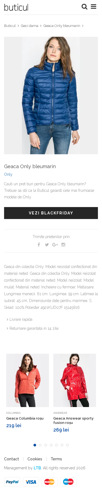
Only (8, 174)
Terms (56, 459)
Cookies (34, 459)
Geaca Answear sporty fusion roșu (73, 420)
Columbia (13, 412)
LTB (37, 468)
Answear (60, 412)
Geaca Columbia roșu (25, 418)
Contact (11, 459)
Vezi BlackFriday (51, 213)
